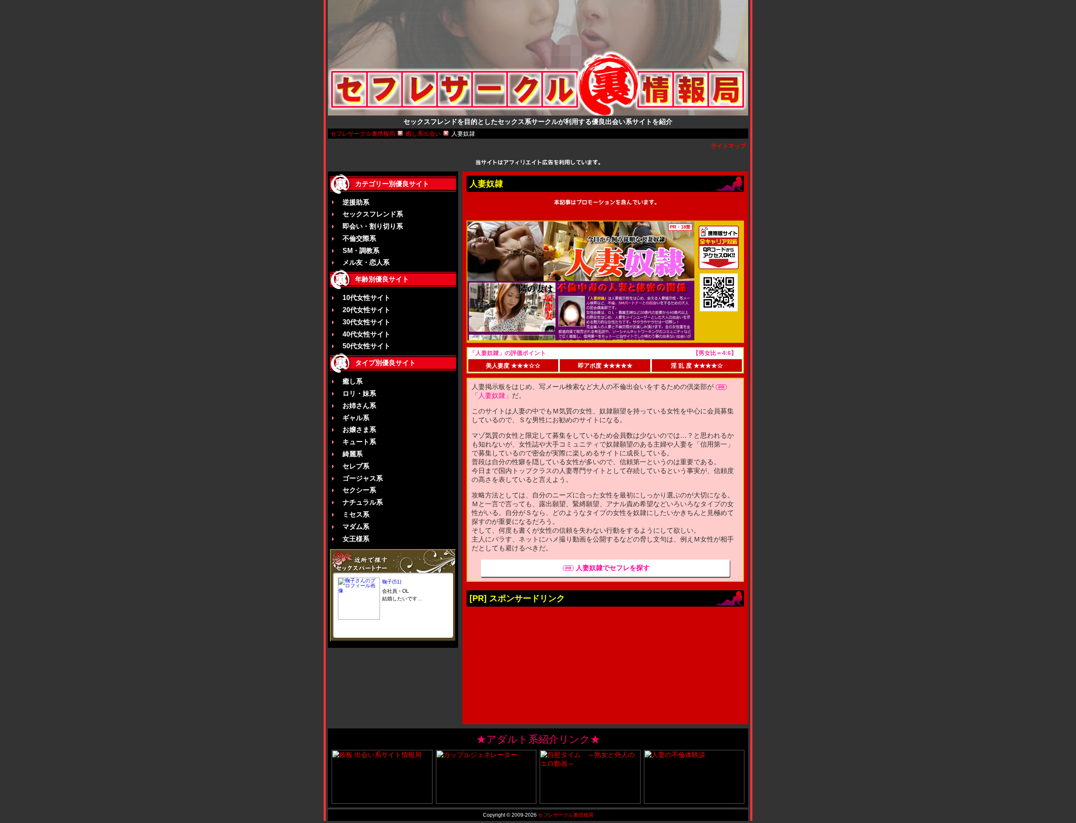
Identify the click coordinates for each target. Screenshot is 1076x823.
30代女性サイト (366, 322)
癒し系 (353, 381)
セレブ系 (356, 466)
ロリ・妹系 (359, 393)
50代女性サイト (366, 346)
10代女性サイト (366, 297)
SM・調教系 (361, 250)
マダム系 (356, 526)
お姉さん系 (359, 405)
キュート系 (359, 441)
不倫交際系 (359, 238)
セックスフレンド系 (373, 214)
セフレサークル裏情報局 (565, 815)
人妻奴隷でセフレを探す (613, 567)
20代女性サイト (366, 309)
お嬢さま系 (359, 429)
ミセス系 (356, 514)
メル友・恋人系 (366, 262)
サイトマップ (728, 145)
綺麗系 (353, 454)
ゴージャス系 (363, 478)
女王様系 (356, 538)
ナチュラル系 (363, 502)
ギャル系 (356, 417)
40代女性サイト (366, 334)
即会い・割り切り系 (373, 226)
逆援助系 (356, 202)
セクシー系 (359, 490)
